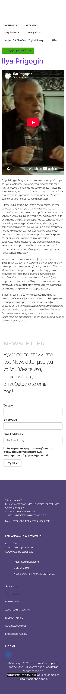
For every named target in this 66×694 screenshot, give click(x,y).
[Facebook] (8, 654)
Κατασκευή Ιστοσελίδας (22, 675)
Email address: (14, 434)
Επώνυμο (10, 419)
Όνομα (8, 405)
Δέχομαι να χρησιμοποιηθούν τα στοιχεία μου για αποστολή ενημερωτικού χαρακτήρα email (28, 451)
